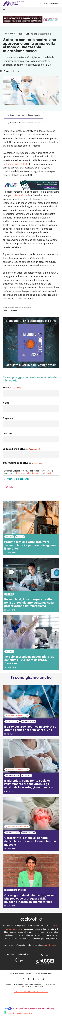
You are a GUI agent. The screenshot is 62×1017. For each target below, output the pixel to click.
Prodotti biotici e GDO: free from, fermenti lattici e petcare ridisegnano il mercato (30, 545)
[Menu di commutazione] (4, 10)
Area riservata (28, 721)
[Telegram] (33, 979)
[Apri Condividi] (18, 71)
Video (21, 890)
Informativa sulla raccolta (18, 1013)
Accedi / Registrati (49, 3)
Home (5, 33)
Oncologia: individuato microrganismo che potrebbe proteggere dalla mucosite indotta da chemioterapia (30, 898)
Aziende (13, 33)
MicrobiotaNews (50, 945)
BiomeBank (21, 195)
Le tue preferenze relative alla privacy (32, 1008)
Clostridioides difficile (17, 164)
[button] (57, 10)
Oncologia (11, 890)
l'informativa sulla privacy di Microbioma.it (33, 473)
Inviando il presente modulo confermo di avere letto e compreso (28, 472)
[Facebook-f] (18, 979)
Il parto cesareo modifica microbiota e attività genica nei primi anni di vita (30, 728)
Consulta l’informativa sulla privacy (31, 992)
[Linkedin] (28, 979)
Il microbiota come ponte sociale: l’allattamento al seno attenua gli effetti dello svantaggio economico (28, 784)
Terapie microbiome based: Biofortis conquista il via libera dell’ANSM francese (29, 660)
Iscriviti (9, 486)
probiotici (27, 308)
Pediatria (26, 775)
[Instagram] (23, 979)
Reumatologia (28, 833)
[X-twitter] (38, 979)
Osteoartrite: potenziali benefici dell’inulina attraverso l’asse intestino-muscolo (30, 841)
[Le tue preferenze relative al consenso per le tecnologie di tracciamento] (5, 1012)
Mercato (20, 537)
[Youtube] (43, 979)
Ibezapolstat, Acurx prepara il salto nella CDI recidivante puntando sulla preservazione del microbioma (29, 603)
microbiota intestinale (14, 308)
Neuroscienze (12, 721)
